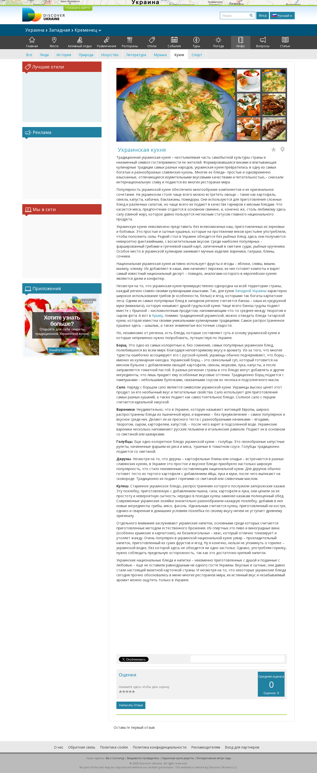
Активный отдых (80, 46)
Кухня (179, 54)
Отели (152, 46)
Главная (32, 46)
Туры (196, 46)
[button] (125, 105)
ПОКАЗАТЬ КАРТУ (78, 8)
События (174, 46)
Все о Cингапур (115, 758)
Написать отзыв (131, 705)
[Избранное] (275, 150)
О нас (58, 747)
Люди (44, 54)
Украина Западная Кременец (61, 30)
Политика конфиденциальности (159, 747)
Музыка (160, 54)
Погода (218, 46)
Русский (283, 16)
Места (54, 46)
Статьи (285, 46)
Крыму (157, 315)
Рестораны (130, 46)
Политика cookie (114, 747)
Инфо (241, 46)
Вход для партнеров (242, 747)
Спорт (197, 54)
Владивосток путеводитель (143, 758)
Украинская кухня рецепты (178, 758)
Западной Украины (250, 290)
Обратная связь (81, 747)
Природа (86, 54)
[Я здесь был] (283, 150)
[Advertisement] (62, 168)
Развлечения (106, 46)
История (63, 54)
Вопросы (262, 46)
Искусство (110, 54)
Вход (262, 15)
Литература (136, 54)
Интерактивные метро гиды (214, 758)
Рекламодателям (205, 747)
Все (29, 54)
